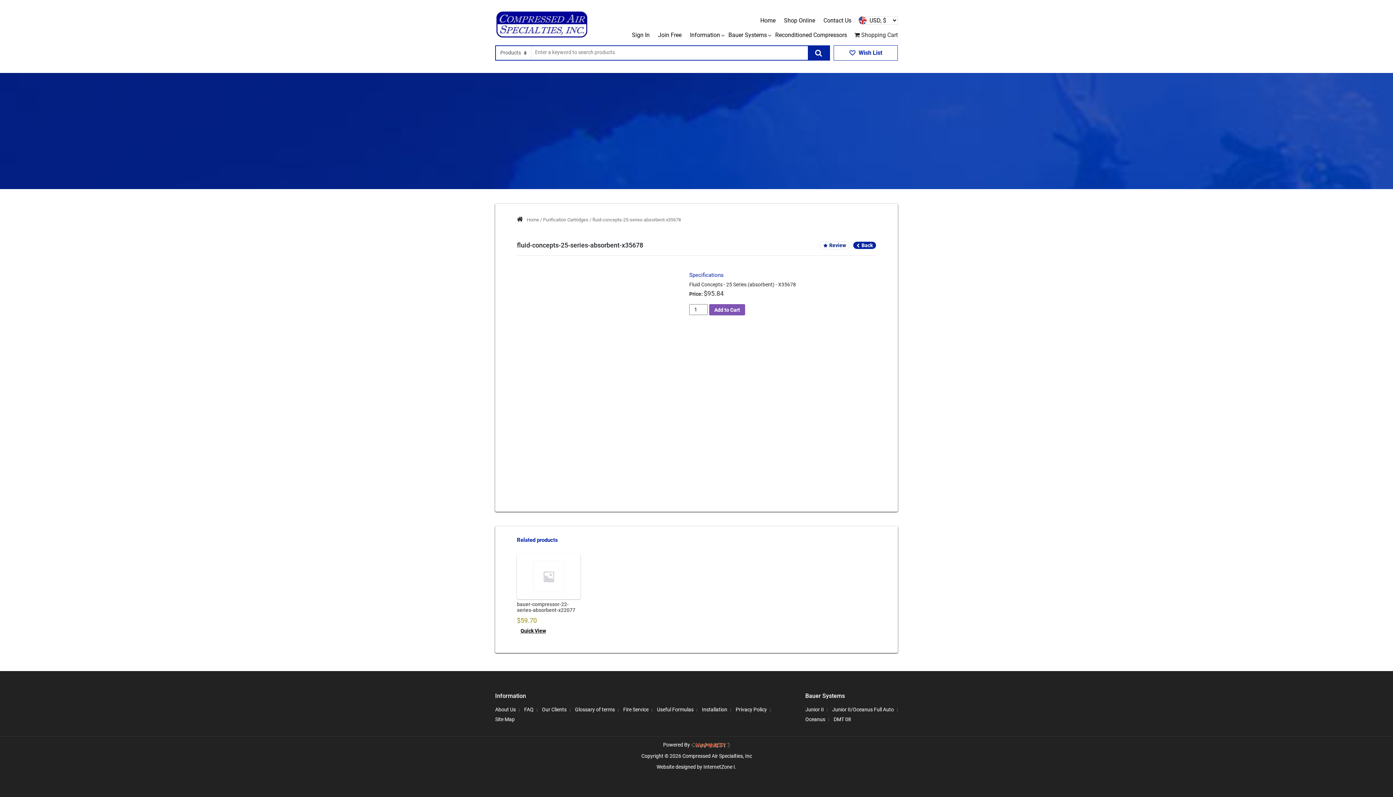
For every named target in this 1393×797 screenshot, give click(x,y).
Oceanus (815, 719)
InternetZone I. (719, 767)
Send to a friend (553, 434)
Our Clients (554, 709)
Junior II (814, 709)
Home (768, 20)
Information (705, 35)
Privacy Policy (751, 709)
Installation (714, 709)
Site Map (505, 719)
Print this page (601, 434)
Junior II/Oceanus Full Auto (863, 709)
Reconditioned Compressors (811, 35)
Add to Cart (727, 310)
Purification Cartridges (565, 219)
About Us (505, 709)
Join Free (670, 35)
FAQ (529, 709)
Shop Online (799, 20)
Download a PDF (650, 434)
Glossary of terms (595, 709)
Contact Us (837, 20)
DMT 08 (842, 719)
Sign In (641, 35)
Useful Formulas (675, 709)
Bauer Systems (747, 35)
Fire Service (636, 709)
